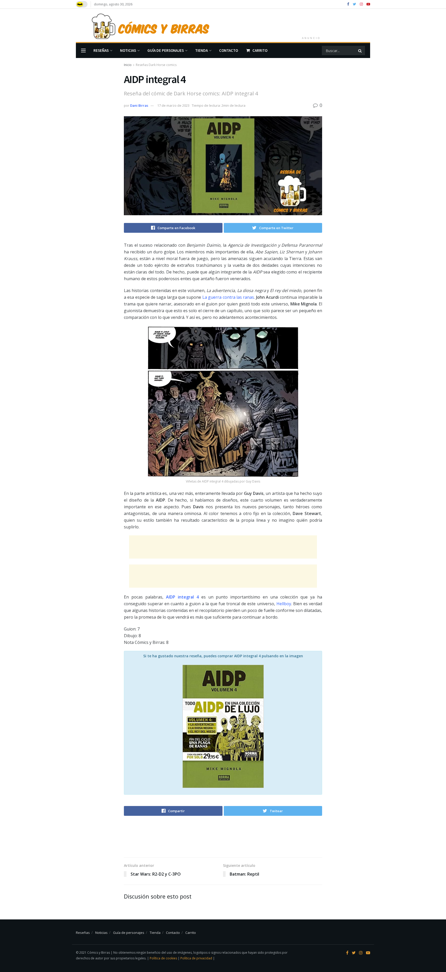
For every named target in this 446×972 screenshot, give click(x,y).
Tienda (201, 50)
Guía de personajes (165, 50)
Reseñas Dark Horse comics (156, 65)
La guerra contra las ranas (228, 297)
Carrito (259, 50)
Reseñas (101, 50)
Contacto (228, 50)
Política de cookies (164, 958)
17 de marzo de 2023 (173, 105)
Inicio (128, 65)
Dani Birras (139, 105)
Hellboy (283, 604)
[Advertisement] (311, 20)
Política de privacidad (196, 958)
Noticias (128, 50)
